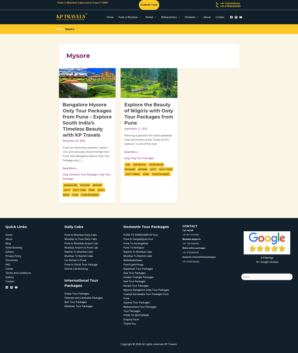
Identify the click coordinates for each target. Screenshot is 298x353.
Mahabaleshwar (132, 260)
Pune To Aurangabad (135, 243)
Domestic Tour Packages (83, 174)
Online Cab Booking (76, 268)
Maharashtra (169, 17)
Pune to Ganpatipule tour (138, 239)
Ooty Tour (79, 189)
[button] (149, 5)
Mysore (97, 185)
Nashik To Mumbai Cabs (78, 251)
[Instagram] (236, 17)
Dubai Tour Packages (76, 293)
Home (110, 17)
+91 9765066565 (230, 6)
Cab (128, 164)
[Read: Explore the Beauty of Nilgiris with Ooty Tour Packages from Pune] (149, 82)
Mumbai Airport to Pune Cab (81, 247)
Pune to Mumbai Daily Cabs (80, 235)
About (207, 17)
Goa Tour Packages (134, 273)
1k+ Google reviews (267, 262)
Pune (92, 189)
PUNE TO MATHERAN (136, 315)
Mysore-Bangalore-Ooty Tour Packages (146, 290)
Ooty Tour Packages (142, 158)
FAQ (7, 264)
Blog (8, 243)
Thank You (129, 323)
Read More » (70, 168)
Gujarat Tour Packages (136, 302)
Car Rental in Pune (75, 260)
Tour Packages (90, 194)
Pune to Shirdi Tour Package (80, 264)
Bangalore (70, 185)
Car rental (139, 164)
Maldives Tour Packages (78, 306)
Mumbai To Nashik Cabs (78, 256)
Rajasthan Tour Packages (138, 268)
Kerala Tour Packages (136, 285)
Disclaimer (11, 260)
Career (9, 268)
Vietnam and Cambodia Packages (83, 298)
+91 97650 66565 (190, 261)
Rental (149, 17)
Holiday (85, 185)
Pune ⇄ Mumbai (128, 17)
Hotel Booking (13, 247)
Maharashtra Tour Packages (139, 307)
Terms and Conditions (18, 273)
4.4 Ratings (267, 257)
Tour (75, 194)
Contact (220, 17)
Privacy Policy (13, 256)
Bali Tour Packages (75, 302)
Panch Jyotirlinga (133, 264)
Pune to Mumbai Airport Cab (81, 243)
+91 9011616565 (190, 234)
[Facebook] (231, 17)
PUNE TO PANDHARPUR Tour (140, 235)
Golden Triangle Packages (138, 277)
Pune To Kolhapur (133, 247)
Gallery (9, 251)
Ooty (67, 189)
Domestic (190, 17)
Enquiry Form (131, 319)
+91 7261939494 (230, 3)
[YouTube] (240, 17)
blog (65, 174)
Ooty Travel (133, 174)
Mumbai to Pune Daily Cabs (80, 239)
